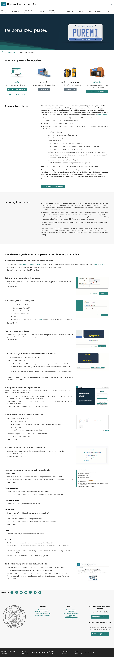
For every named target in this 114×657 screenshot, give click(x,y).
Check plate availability (17, 94)
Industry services (52, 11)
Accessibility (42, 652)
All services (4, 11)
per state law (102, 114)
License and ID (28, 11)
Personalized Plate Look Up (30, 264)
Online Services (99, 264)
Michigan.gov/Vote (99, 634)
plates (40, 319)
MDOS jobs (71, 615)
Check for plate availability (53, 186)
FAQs (90, 11)
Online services (43, 610)
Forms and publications (71, 613)
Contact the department (43, 613)
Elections (15, 11)
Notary (80, 11)
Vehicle (41, 11)
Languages (98, 11)
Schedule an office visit (97, 91)
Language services (99, 617)
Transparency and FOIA (42, 615)
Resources (69, 11)
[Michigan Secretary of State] (2, 52)
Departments (89, 652)
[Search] (111, 4)
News (71, 619)
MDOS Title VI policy (71, 617)
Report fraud (71, 611)
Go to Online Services (17, 89)
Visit (108, 11)
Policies (34, 652)
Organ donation (71, 610)
